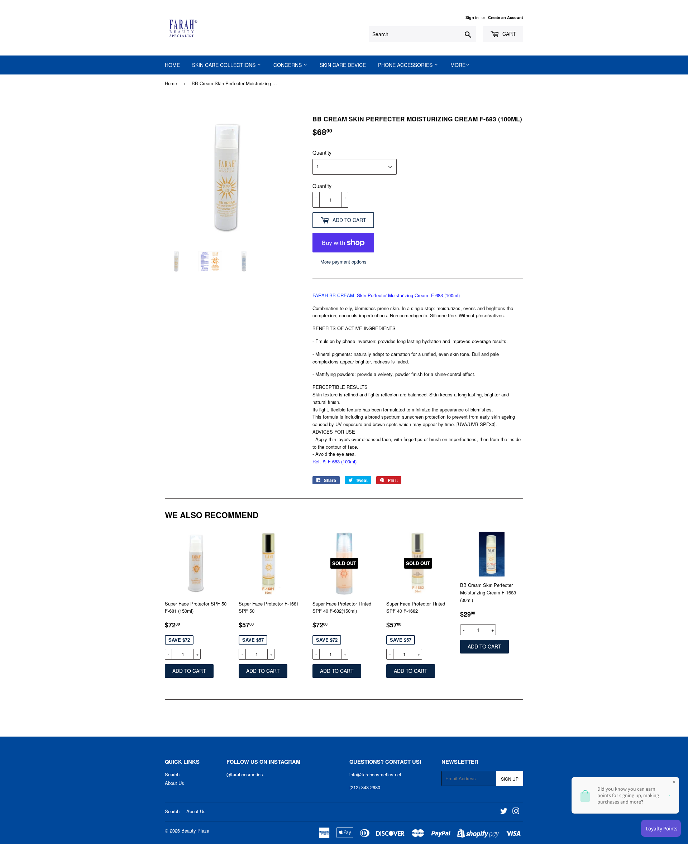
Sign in (472, 17)
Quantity (321, 152)
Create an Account (505, 17)
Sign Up (510, 779)
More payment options (343, 261)
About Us (174, 783)
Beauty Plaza (195, 830)
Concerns (288, 64)
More (457, 64)
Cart (508, 33)
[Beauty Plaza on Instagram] (516, 812)
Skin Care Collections (224, 64)
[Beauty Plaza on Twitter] (503, 812)
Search (172, 774)
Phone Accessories (406, 64)
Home (172, 64)
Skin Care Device (343, 64)
